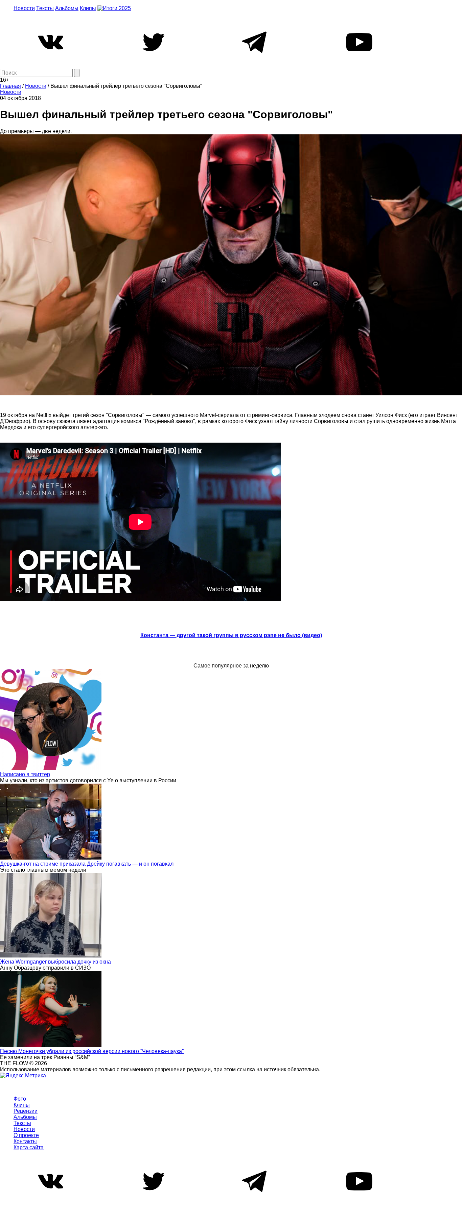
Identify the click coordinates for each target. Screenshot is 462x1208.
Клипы (88, 8)
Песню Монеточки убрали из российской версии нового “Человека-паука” (92, 1051)
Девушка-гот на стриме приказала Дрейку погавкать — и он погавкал (87, 864)
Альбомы (66, 8)
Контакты (25, 1141)
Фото (20, 1099)
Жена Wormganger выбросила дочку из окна (55, 962)
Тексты (45, 8)
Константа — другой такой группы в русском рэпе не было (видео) (231, 635)
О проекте (26, 1135)
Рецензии (26, 1111)
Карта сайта (29, 1147)
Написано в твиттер (25, 774)
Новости (24, 8)
